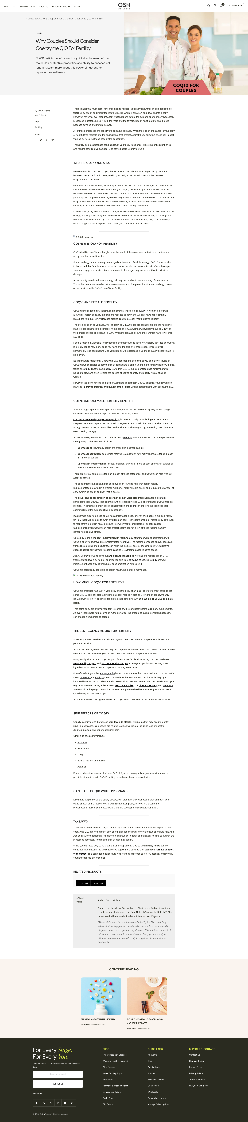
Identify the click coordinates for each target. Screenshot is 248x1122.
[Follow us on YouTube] (65, 1102)
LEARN (77, 7)
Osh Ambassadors (157, 1098)
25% (127, 542)
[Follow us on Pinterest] (57, 1102)
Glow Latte (108, 1079)
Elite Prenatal (109, 1067)
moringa (99, 677)
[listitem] (36, 140)
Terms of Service (197, 1079)
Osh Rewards (154, 1085)
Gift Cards (108, 1104)
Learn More (83, 883)
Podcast (152, 1073)
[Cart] (221, 6)
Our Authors (154, 1067)
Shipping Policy (196, 1061)
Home (29, 18)
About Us (43, 7)
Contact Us (194, 1054)
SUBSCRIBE (58, 1083)
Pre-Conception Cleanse (115, 1054)
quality (142, 311)
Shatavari (85, 677)
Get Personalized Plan (24, 7)
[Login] (214, 6)
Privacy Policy (196, 1073)
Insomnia (82, 742)
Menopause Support (112, 1092)
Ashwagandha (107, 673)
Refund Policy (196, 1067)
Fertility (40, 33)
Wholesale (153, 1092)
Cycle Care (108, 1098)
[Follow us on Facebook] (36, 1102)
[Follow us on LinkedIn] (72, 1102)
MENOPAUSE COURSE (61, 7)
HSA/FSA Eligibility (198, 1085)
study (87, 369)
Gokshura (168, 685)
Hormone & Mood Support (115, 1085)
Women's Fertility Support (115, 663)
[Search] (208, 6)
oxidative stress (137, 560)
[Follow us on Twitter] (43, 1102)
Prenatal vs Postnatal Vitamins (98, 1019)
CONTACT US (235, 5)
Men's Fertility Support (84, 663)
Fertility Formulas (124, 685)
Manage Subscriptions (158, 1104)
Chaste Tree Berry (148, 685)
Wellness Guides (156, 1079)
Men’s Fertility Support (114, 1073)
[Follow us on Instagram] (50, 1102)
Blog (37, 18)
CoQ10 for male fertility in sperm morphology (96, 419)
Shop (6, 7)
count (115, 502)
